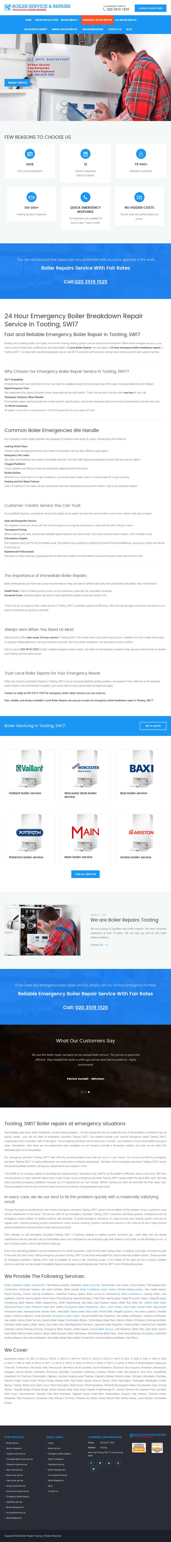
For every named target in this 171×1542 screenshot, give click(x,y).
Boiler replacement (35, 1285)
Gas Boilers (147, 1333)
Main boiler (92, 1311)
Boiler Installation (46, 19)
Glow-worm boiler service (18, 1491)
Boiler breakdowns (132, 1293)
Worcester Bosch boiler (18, 1307)
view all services (85, 874)
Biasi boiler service (15, 1475)
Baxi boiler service (14, 1469)
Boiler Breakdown (93, 29)
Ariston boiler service (16, 1485)
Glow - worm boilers (111, 1307)
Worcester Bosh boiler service (20, 1459)
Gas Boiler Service (125, 19)
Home (28, 19)
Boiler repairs (109, 1289)
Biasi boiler (130, 1307)
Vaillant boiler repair (155, 1302)
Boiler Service (69, 19)
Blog (129, 29)
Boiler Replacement (35, 29)
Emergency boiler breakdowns (81, 1307)
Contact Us (115, 29)
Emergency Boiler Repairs (97, 19)
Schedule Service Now (150, 8)
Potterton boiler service (17, 1464)
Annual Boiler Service (64, 29)
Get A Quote (153, 725)
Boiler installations (90, 1289)
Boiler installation (14, 1285)
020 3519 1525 (91, 282)
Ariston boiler (144, 1307)
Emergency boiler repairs (66, 1315)
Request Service (17, 79)
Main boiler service (15, 1480)
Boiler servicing (91, 1285)
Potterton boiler (40, 1307)
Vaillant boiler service (16, 1453)
